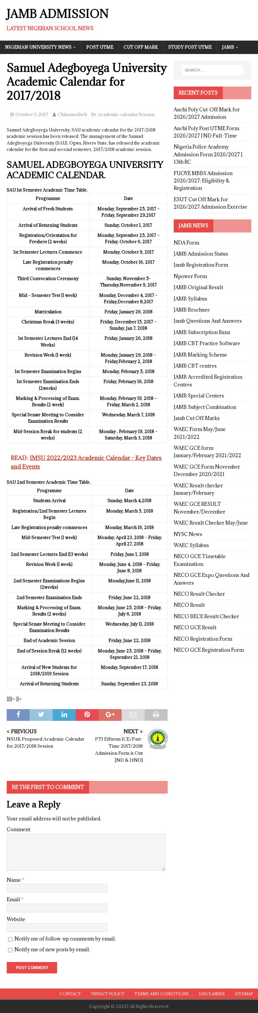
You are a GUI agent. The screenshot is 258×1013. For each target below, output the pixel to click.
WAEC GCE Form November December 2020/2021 (207, 470)
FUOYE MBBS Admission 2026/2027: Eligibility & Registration (203, 181)
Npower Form (190, 276)
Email (14, 899)
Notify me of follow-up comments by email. (65, 939)
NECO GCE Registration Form (209, 650)
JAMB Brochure (192, 310)
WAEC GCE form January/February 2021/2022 (207, 452)
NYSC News (188, 534)
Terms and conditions (161, 993)
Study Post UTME (190, 47)
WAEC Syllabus (191, 545)
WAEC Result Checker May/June (211, 523)
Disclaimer (212, 993)
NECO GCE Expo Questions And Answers (212, 579)
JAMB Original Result (198, 287)
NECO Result (189, 605)
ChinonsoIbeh (72, 114)
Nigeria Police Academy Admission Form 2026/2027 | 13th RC (208, 154)
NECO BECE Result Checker (206, 616)
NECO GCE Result (195, 627)
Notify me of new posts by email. (52, 949)
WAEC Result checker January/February (198, 489)
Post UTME (99, 47)
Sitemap (244, 993)
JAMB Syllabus (190, 299)
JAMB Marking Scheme (200, 355)
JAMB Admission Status (201, 254)
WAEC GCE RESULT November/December (199, 508)
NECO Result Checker (199, 594)
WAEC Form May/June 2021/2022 (200, 433)
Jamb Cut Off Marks (197, 418)
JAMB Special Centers (199, 395)
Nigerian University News (38, 47)
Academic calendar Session (126, 114)
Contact (70, 993)
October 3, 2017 (31, 114)
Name (14, 880)
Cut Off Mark (141, 47)
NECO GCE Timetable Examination (200, 560)
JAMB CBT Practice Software (207, 343)
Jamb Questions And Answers (208, 321)
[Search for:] (212, 70)
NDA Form (186, 242)
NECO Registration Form (203, 639)
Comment (18, 829)
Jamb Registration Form (201, 265)
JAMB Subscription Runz (202, 332)
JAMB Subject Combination (205, 407)
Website (16, 919)
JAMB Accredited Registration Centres (208, 380)
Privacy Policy (107, 993)
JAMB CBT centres (195, 366)
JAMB (228, 47)
